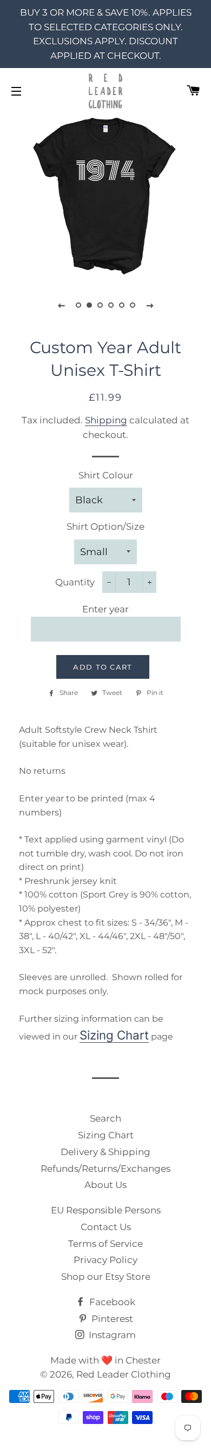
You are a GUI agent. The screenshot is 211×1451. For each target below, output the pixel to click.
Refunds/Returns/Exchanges (105, 1168)
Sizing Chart (114, 1035)
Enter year (105, 609)
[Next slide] (150, 305)
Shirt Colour (105, 475)
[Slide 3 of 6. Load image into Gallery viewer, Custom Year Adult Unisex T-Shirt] (100, 305)
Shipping (106, 420)
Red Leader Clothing (123, 1374)
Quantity (75, 582)
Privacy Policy (105, 1259)
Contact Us (106, 1226)
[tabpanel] (105, 195)
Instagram (111, 1334)
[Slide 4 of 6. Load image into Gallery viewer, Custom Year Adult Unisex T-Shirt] (111, 305)
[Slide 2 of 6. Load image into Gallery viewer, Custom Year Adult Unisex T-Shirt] (89, 305)
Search (105, 1118)
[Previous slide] (61, 305)
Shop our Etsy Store (105, 1276)
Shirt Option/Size (105, 526)
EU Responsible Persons (106, 1210)
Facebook (111, 1302)
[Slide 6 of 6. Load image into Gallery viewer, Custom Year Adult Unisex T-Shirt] (132, 305)
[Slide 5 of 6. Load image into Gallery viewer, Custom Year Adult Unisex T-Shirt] (121, 305)
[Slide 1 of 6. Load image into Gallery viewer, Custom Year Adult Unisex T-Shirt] (78, 305)
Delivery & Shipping (105, 1151)
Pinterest (111, 1318)
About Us (105, 1184)
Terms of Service (105, 1243)
